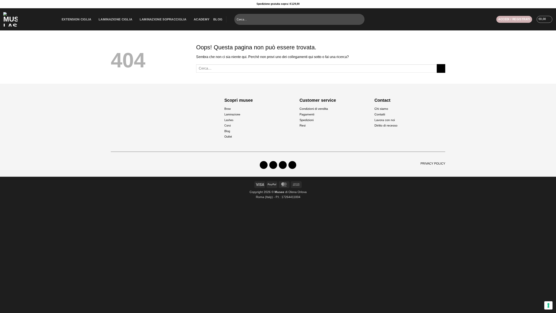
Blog (217, 19)
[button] (514, 19)
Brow (227, 108)
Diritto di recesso (385, 125)
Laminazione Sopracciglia (163, 19)
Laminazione (232, 114)
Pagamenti (307, 114)
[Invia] (360, 19)
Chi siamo (381, 108)
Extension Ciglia (76, 19)
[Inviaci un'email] (292, 165)
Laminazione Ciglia (115, 19)
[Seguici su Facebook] (541, 4)
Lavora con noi (384, 120)
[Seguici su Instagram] (546, 4)
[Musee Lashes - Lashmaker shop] (29, 19)
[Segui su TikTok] (283, 165)
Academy (201, 19)
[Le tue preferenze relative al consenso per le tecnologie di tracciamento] (548, 305)
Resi (303, 125)
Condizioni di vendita (314, 108)
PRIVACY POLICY (432, 163)
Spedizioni (307, 120)
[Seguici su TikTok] (551, 4)
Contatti (379, 114)
